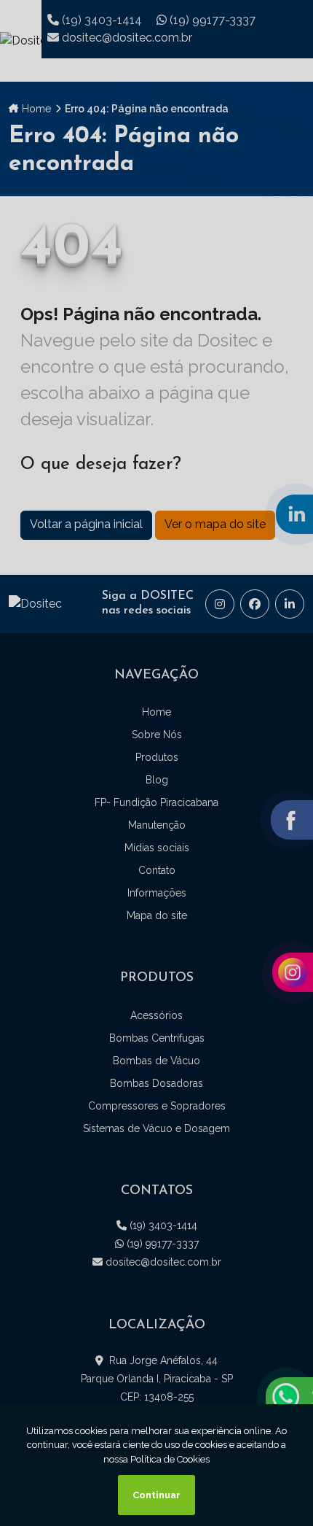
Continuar (156, 1495)
